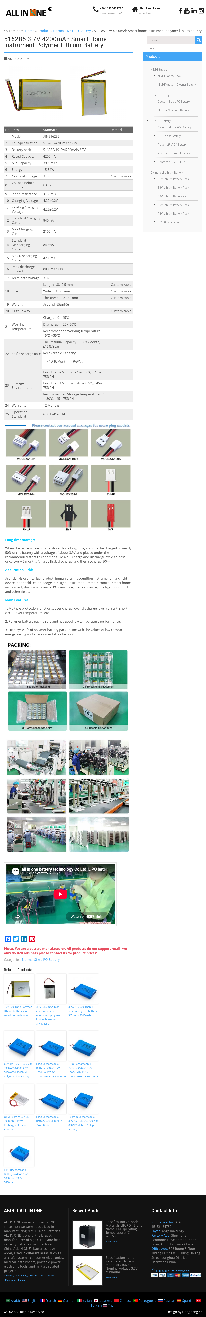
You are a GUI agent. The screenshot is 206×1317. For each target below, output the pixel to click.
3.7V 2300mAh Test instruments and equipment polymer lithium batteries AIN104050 (48, 1015)
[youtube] (187, 11)
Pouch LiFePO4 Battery (172, 144)
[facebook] (180, 11)
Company (9, 1275)
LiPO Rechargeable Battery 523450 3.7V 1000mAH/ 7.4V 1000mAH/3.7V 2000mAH (51, 1070)
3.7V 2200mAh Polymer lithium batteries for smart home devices (18, 1011)
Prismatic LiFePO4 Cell (172, 162)
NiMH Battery (159, 69)
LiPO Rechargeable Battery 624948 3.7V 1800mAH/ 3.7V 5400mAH (16, 1176)
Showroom (10, 1280)
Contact (152, 48)
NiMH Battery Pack (169, 76)
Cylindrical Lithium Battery (167, 172)
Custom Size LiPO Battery (174, 101)
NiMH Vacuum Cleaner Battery (177, 84)
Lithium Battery (160, 95)
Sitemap (22, 1280)
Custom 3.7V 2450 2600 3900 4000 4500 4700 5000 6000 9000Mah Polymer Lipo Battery (18, 1070)
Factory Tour (37, 1275)
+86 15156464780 (111, 8)
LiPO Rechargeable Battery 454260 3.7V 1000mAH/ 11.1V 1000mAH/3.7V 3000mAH (83, 1070)
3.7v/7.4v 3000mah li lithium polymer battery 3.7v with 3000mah (82, 1011)
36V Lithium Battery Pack (173, 187)
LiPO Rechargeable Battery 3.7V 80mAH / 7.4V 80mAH (49, 1121)
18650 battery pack (170, 222)
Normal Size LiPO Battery (72, 31)
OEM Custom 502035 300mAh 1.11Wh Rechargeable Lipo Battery (16, 1123)
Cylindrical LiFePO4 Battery (174, 127)
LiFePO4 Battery (161, 121)
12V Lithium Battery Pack (173, 179)
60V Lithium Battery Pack (173, 205)
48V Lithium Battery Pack (173, 196)
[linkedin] (194, 11)
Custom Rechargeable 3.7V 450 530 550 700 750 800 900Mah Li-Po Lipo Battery (83, 1123)
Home (29, 31)
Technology (22, 1275)
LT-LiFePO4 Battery (169, 136)
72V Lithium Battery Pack (173, 213)
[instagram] (201, 11)
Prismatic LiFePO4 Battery (174, 153)
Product (44, 31)
